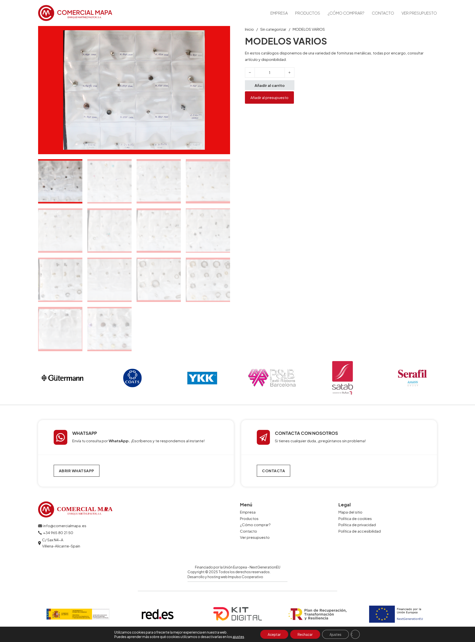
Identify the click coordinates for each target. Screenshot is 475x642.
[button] (223, 33)
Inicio (249, 29)
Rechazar (305, 634)
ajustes (238, 636)
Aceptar (274, 634)
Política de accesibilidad (359, 531)
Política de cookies (355, 518)
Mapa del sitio (350, 512)
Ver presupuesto (419, 13)
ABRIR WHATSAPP (76, 470)
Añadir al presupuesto (269, 97)
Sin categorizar (273, 29)
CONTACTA (273, 470)
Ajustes (335, 634)
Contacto (383, 13)
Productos (307, 13)
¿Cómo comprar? (346, 13)
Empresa (279, 13)
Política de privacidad (357, 524)
